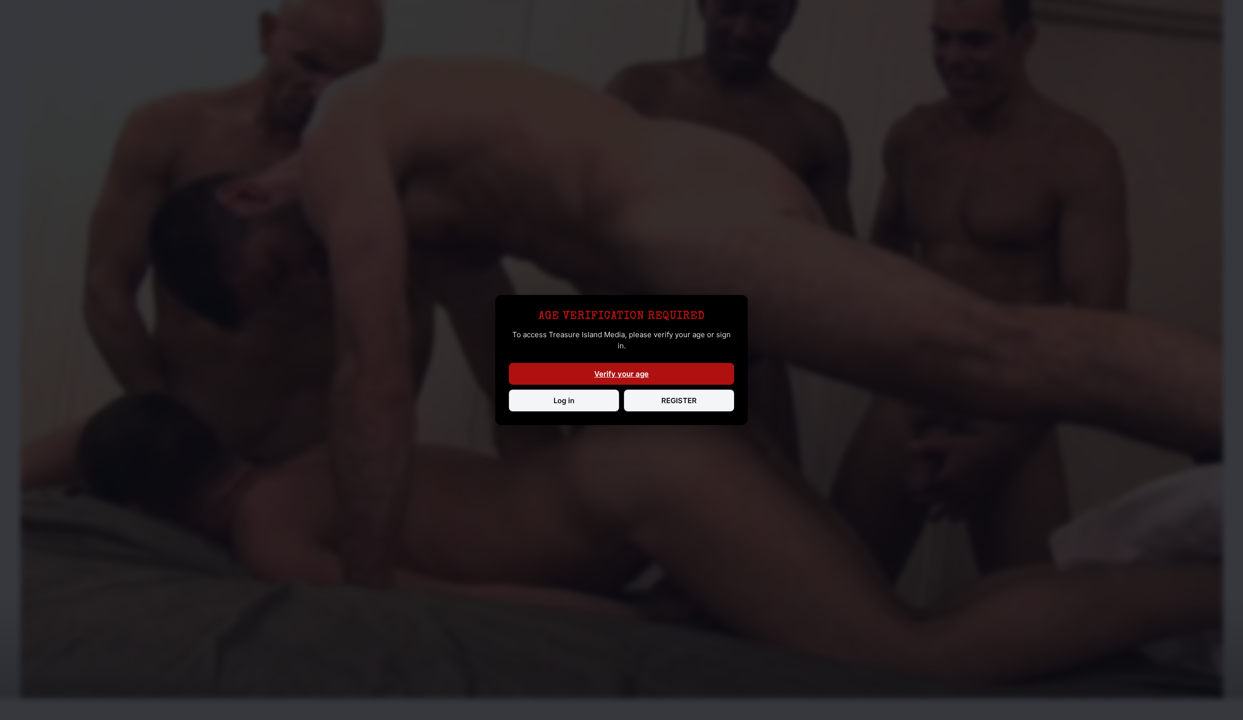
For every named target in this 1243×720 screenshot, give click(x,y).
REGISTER (679, 400)
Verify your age (621, 373)
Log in (564, 400)
